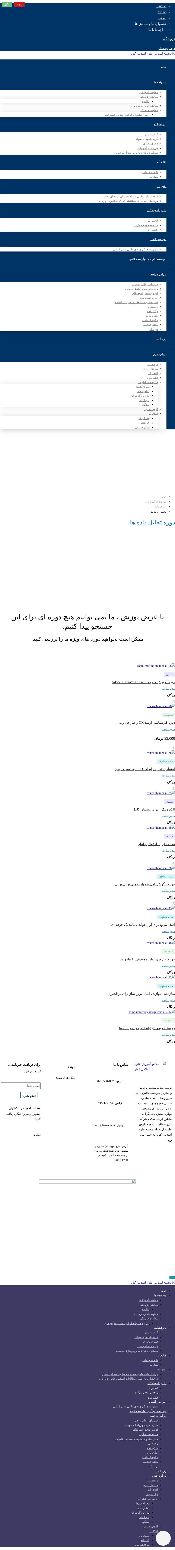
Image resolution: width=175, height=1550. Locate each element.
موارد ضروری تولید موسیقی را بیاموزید (147, 959)
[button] (65, 1067)
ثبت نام (163, 48)
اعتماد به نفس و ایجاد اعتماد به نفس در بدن (145, 769)
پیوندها (71, 1067)
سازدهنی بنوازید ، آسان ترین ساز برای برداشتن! (142, 993)
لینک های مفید (66, 1078)
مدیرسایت (168, 688)
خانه (163, 496)
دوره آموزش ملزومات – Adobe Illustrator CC (143, 682)
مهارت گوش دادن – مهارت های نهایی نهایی (145, 884)
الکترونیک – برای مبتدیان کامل (154, 809)
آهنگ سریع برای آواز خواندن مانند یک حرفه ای (143, 924)
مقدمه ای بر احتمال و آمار (156, 844)
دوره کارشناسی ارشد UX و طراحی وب (147, 722)
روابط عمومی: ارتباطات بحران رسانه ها (147, 1028)
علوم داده (160, 506)
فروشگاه (169, 39)
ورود (172, 48)
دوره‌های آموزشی (155, 501)
